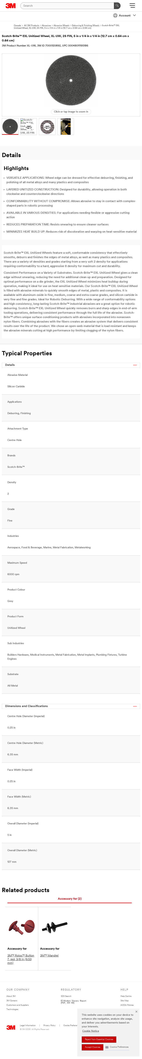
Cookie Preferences (72, 1026)
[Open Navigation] (132, 6)
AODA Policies (127, 1005)
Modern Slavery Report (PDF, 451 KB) (73, 1002)
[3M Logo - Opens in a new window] (11, 6)
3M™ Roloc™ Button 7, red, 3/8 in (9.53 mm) (20, 959)
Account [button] (124, 15)
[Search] (117, 5)
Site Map (125, 1001)
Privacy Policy (49, 1026)
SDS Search (66, 996)
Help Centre (126, 996)
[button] (117, 1047)
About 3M (11, 996)
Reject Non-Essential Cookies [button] (99, 1039)
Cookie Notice (90, 1031)
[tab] (69, 899)
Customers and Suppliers (17, 1005)
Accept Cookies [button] (92, 1047)
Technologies (12, 1009)
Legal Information (28, 1026)
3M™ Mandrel (49, 955)
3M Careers (11, 1001)
